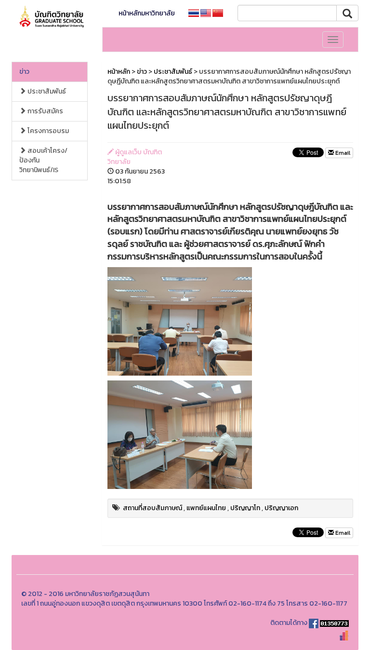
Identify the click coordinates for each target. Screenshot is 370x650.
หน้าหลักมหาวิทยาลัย (147, 13)
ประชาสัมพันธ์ (46, 91)
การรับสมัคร (44, 111)
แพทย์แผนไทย (206, 508)
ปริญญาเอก (281, 508)
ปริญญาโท (245, 508)
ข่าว (24, 72)
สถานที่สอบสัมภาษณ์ (152, 508)
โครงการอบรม (47, 131)
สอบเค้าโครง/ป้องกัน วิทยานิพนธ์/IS (43, 160)
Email (342, 153)
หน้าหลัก (118, 72)
